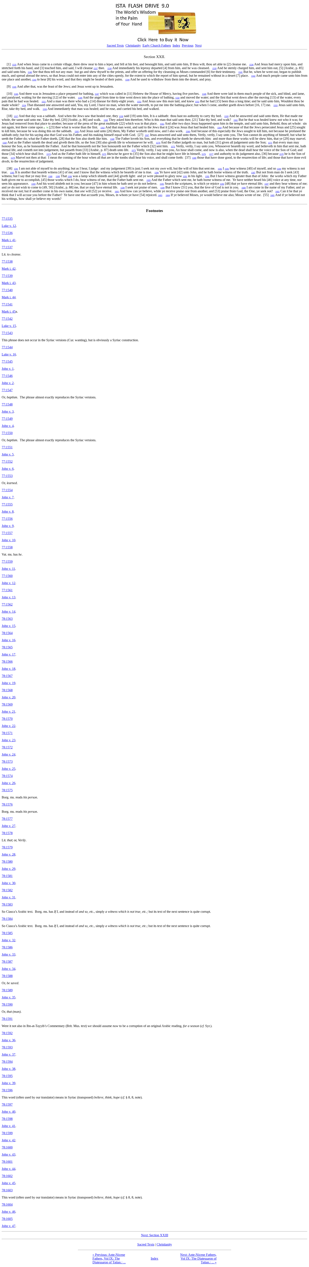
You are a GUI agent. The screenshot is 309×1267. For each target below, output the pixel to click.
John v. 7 (8, 497)
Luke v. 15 (9, 326)
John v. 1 (8, 368)
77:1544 (7, 347)
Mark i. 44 (9, 297)
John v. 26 (8, 783)
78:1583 (7, 904)
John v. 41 (8, 1126)
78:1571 (7, 733)
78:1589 (7, 990)
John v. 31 (8, 897)
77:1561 (7, 590)
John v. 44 (8, 1169)
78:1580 (7, 861)
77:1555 (7, 504)
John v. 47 (8, 1226)
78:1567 (7, 676)
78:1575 (7, 790)
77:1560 (7, 576)
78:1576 (7, 804)
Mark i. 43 (9, 283)
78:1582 (7, 890)
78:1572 (7, 747)
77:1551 (7, 447)
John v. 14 (8, 611)
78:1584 (7, 919)
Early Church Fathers (157, 45)
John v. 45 (8, 1183)
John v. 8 (8, 511)
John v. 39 (8, 1083)
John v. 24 (8, 754)
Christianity (133, 45)
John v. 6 (8, 468)
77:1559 (7, 561)
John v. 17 (8, 654)
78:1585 (7, 933)
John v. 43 (8, 1154)
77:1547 (7, 390)
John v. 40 (8, 1111)
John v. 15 (8, 626)
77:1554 (7, 490)
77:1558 (7, 547)
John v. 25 (8, 768)
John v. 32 (8, 940)
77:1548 (7, 404)
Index (176, 45)
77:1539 (7, 276)
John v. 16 (8, 640)
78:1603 (7, 1190)
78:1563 (7, 618)
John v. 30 (8, 883)
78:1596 (7, 1090)
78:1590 (7, 1004)
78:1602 (7, 1176)
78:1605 (7, 1219)
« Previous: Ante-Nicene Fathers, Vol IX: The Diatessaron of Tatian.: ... (109, 1258)
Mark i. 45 (9, 311)
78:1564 (7, 633)
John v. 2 (8, 383)
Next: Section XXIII (154, 1235)
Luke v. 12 (9, 226)
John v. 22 (8, 726)
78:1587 (7, 961)
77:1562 (7, 604)
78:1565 (7, 647)
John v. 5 (8, 454)
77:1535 (7, 218)
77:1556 (7, 518)
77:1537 (7, 247)
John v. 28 (8, 854)
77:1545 (7, 361)
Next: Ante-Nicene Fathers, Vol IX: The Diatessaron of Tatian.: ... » (198, 1258)
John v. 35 (8, 997)
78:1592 (7, 1033)
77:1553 (7, 476)
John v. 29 (8, 869)
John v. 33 (8, 954)
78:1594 (7, 1061)
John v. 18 (8, 668)
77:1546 (7, 376)
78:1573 (7, 761)
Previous (187, 45)
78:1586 (7, 947)
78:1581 (7, 876)
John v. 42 (8, 1140)
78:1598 (7, 1119)
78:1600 (7, 1147)
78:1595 (7, 1076)
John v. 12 (8, 583)
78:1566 (7, 661)
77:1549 (7, 418)
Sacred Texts (115, 45)
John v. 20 (8, 697)
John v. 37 (8, 1054)
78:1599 (7, 1133)
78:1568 (7, 690)
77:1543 (7, 333)
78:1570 (7, 718)
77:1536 (7, 233)
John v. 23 (8, 740)
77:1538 (7, 261)
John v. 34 (8, 969)
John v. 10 (8, 540)
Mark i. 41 (9, 240)
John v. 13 (8, 597)
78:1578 (7, 833)
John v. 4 (8, 426)
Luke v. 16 (9, 354)
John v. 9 (8, 526)
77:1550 (7, 433)
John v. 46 (8, 1211)
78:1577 (7, 819)
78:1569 (7, 704)
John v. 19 (8, 683)
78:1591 (7, 1019)
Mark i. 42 (9, 268)
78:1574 (7, 776)
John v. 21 (8, 711)
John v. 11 (8, 568)
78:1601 (7, 1161)
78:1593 (7, 1047)
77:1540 (7, 290)
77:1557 (7, 533)
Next (198, 45)
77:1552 (7, 461)
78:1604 (7, 1204)
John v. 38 (8, 1069)
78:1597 (7, 1104)
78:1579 (7, 847)
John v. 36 (8, 1040)
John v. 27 (8, 826)
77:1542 (7, 318)
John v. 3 (8, 411)
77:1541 (7, 304)
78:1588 (7, 976)
